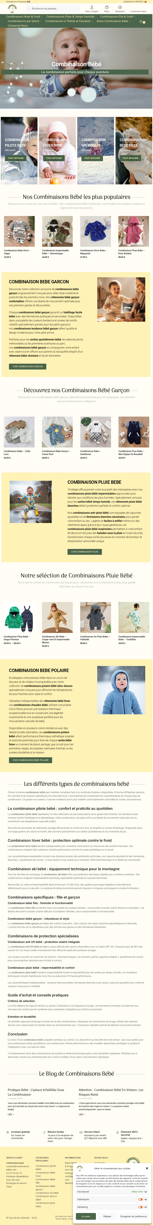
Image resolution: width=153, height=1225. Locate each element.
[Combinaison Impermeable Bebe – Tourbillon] (133, 617)
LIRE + (11, 1115)
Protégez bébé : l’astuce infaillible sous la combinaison (36, 1092)
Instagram (99, 1162)
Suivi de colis (13, 1179)
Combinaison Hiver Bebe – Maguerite (93, 252)
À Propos (69, 1166)
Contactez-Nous (138, 11)
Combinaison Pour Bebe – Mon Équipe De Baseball (131, 453)
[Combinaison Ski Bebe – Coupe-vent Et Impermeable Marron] (57, 617)
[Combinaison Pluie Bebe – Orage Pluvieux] (19, 617)
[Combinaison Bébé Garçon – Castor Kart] (57, 432)
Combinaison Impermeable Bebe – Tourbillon (131, 638)
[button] (147, 1168)
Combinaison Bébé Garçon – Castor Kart (56, 453)
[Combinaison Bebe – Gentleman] (95, 432)
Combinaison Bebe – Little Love (17, 453)
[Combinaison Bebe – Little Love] (19, 432)
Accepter (83, 1216)
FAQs (106, 11)
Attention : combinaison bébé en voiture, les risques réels (111, 1092)
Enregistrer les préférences (131, 1216)
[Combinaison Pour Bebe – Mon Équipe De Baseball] (133, 432)
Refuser (105, 1216)
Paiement (120, 11)
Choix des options (19, 263)
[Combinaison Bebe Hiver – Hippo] (19, 231)
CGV (67, 1179)
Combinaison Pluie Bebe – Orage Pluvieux (17, 638)
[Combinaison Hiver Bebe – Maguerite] (95, 231)
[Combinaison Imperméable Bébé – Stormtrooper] (57, 231)
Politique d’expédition (17, 1176)
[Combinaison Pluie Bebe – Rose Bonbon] (133, 231)
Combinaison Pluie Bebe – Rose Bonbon (131, 252)
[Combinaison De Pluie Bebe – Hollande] (95, 617)
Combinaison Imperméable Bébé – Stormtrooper (55, 252)
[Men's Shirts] (19, 150)
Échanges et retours (16, 1183)
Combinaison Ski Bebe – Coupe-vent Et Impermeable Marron (56, 639)
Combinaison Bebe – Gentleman (90, 453)
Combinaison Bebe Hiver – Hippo (17, 252)
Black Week (71, 1162)
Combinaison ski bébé (47, 1192)
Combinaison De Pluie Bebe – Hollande (95, 638)
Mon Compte (91, 11)
